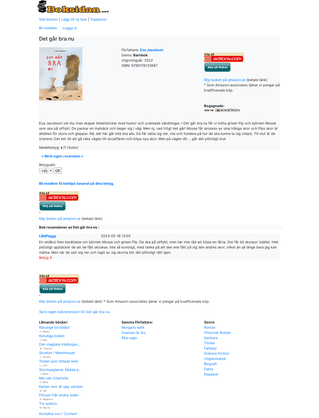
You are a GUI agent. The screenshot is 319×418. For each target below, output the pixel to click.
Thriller (209, 343)
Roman (209, 327)
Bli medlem (48, 28)
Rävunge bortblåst (54, 327)
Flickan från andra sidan (58, 395)
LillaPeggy (47, 236)
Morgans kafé (133, 327)
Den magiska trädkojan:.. (59, 344)
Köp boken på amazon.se (224, 80)
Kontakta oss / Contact (58, 413)
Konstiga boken (51, 336)
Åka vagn (129, 338)
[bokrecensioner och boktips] (73, 6)
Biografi (210, 364)
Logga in (69, 28)
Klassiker (211, 374)
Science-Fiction (216, 353)
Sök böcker (48, 19)
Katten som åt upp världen (61, 386)
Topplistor (98, 19)
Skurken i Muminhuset (57, 353)
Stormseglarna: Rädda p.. (59, 369)
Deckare (211, 338)
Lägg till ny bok (74, 19)
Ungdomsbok (215, 358)
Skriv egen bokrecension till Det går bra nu (74, 312)
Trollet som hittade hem (58, 361)
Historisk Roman (217, 332)
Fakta (208, 369)
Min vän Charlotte (53, 378)
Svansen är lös (133, 332)
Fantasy (210, 348)
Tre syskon (48, 403)
